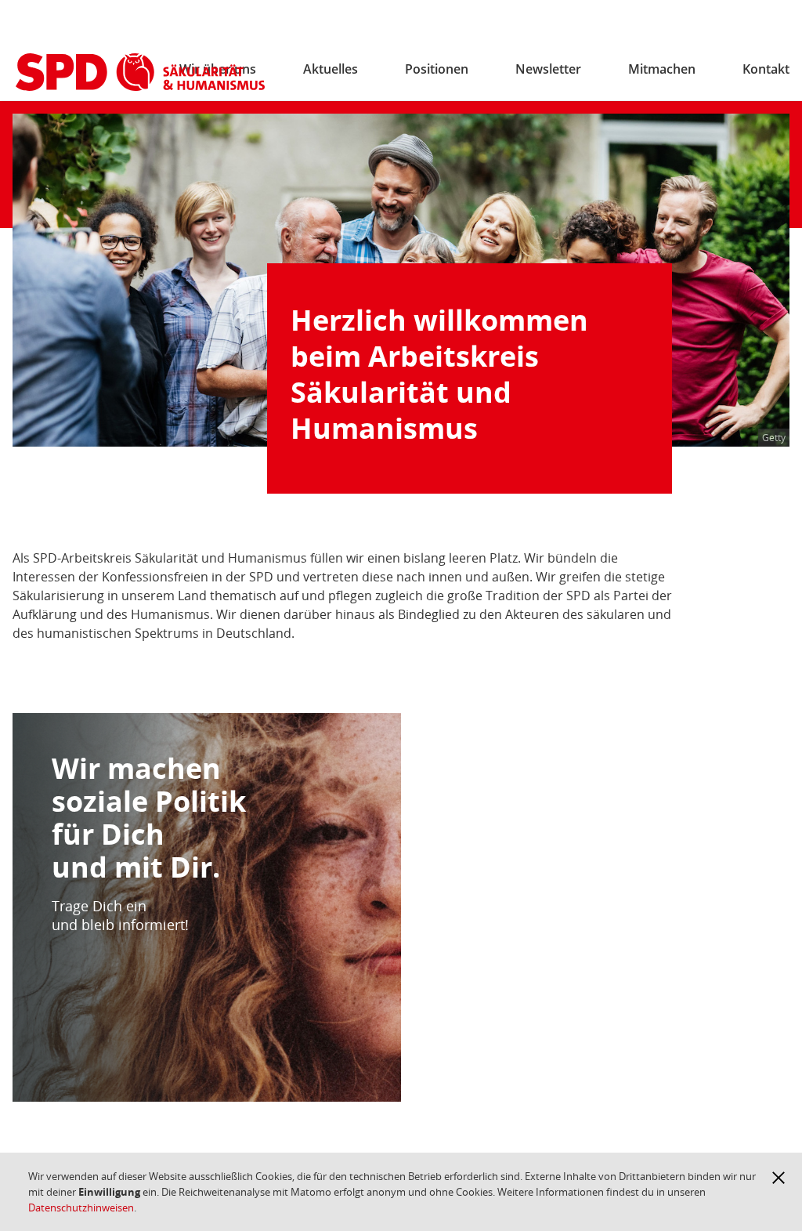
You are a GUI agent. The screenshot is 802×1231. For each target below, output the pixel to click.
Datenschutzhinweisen (81, 1207)
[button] (778, 1177)
